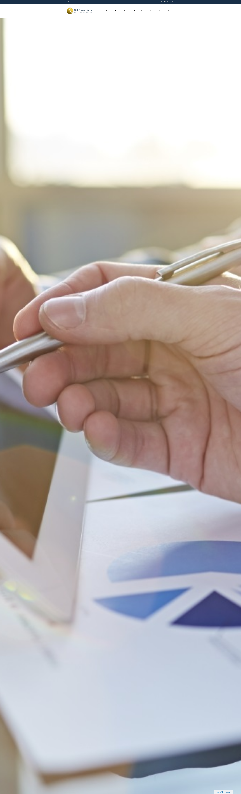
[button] (117, 11)
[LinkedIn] (68, 2)
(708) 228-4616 (168, 2)
